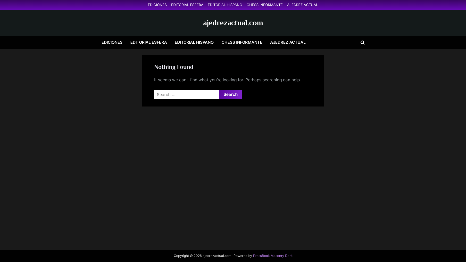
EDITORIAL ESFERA (187, 5)
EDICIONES (157, 5)
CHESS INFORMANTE (265, 5)
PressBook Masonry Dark (272, 256)
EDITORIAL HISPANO (225, 5)
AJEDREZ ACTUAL (302, 5)
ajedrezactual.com (233, 22)
